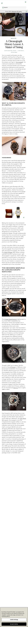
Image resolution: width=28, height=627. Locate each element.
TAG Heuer (23, 418)
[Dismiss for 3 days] (26, 11)
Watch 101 (13, 38)
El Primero (12, 367)
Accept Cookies (14, 624)
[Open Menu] (2, 3)
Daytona (15, 387)
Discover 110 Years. (17, 11)
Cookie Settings (14, 619)
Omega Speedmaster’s (10, 319)
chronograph (19, 62)
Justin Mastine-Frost (10, 50)
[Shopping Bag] (26, 3)
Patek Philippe (8, 252)
